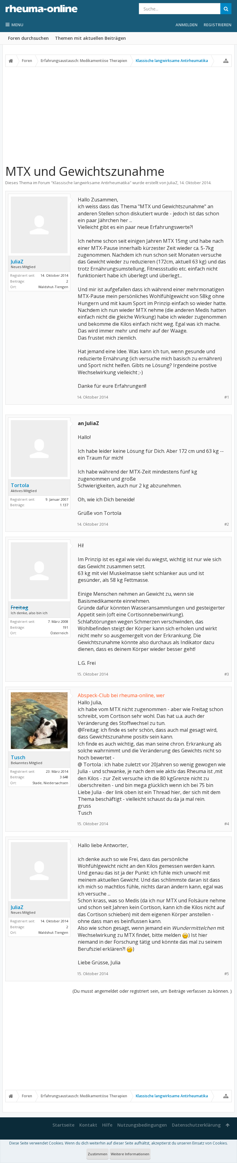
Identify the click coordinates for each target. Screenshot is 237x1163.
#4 (226, 823)
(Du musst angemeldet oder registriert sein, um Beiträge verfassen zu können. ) (152, 991)
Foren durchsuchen (28, 38)
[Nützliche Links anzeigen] (225, 61)
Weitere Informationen (130, 1154)
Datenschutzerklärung (196, 1125)
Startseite (63, 1125)
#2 (226, 524)
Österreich (59, 633)
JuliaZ (172, 182)
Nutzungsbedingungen (142, 1125)
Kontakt (88, 1125)
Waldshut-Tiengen (53, 286)
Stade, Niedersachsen (50, 782)
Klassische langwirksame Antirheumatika (91, 182)
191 (65, 627)
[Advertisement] (118, 115)
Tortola (20, 485)
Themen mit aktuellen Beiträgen (90, 38)
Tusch (18, 757)
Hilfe (107, 1125)
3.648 (64, 777)
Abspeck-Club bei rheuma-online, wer (121, 695)
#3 (226, 674)
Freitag (19, 607)
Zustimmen (97, 1154)
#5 (226, 973)
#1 (226, 397)
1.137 (64, 505)
